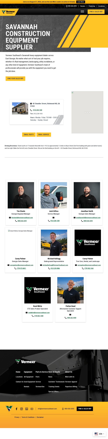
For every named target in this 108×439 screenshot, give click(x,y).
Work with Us (69, 377)
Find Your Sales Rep (15, 79)
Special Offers (53, 392)
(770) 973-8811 (21, 268)
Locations (101, 6)
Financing (92, 6)
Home (18, 372)
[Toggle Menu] (82, 11)
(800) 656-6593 (22, 221)
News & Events (54, 372)
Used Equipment (29, 382)
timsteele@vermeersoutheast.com (22, 217)
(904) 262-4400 (71, 318)
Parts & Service (42, 372)
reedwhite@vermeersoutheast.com (39, 312)
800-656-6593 (72, 6)
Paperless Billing (71, 387)
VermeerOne (40, 387)
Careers (82, 6)
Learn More (80, 2)
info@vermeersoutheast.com (47, 409)
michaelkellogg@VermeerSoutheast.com (55, 265)
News (50, 377)
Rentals (26, 387)
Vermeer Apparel (71, 382)
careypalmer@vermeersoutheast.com (21, 265)
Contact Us (19, 382)
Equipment (28, 372)
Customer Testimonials (56, 382)
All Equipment (28, 377)
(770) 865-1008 (38, 316)
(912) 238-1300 (37, 110)
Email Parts (29, 135)
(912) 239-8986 (55, 268)
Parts (37, 377)
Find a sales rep (96, 12)
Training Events (53, 387)
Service (38, 382)
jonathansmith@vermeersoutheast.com (88, 217)
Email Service (43, 135)
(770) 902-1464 (88, 268)
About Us (68, 372)
